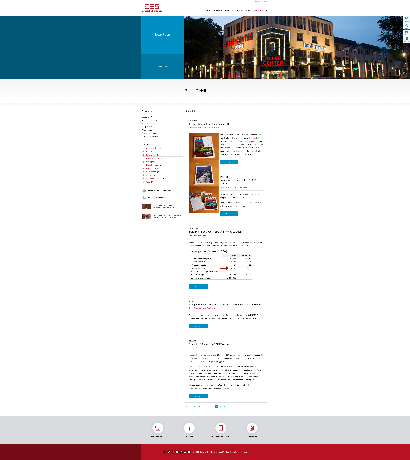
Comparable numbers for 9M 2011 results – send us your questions (225, 304)
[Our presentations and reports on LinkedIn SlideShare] (185, 452)
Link (157, 430)
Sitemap (213, 452)
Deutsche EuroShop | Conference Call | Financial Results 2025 (167, 216)
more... (229, 162)
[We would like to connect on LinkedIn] (181, 452)
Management (153, 161)
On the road (153, 171)
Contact (264, 2)
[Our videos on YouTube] (189, 452)
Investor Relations (156, 158)
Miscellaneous (154, 165)
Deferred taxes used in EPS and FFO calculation (215, 231)
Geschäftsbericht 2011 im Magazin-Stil (210, 123)
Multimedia (152, 168)
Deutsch (256, 2)
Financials (152, 155)
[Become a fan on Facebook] (164, 452)
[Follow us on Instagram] (173, 452)
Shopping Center (155, 178)
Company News (154, 148)
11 (224, 406)
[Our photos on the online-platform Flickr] (177, 452)
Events (151, 151)
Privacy (244, 452)
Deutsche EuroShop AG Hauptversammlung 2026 (163, 206)
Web (150, 182)
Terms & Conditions (159, 190)
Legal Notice (223, 452)
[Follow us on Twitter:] (169, 452)
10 (220, 406)
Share (150, 175)
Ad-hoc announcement (204, 355)
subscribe (157, 197)
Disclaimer (234, 452)
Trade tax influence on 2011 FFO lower (210, 344)
